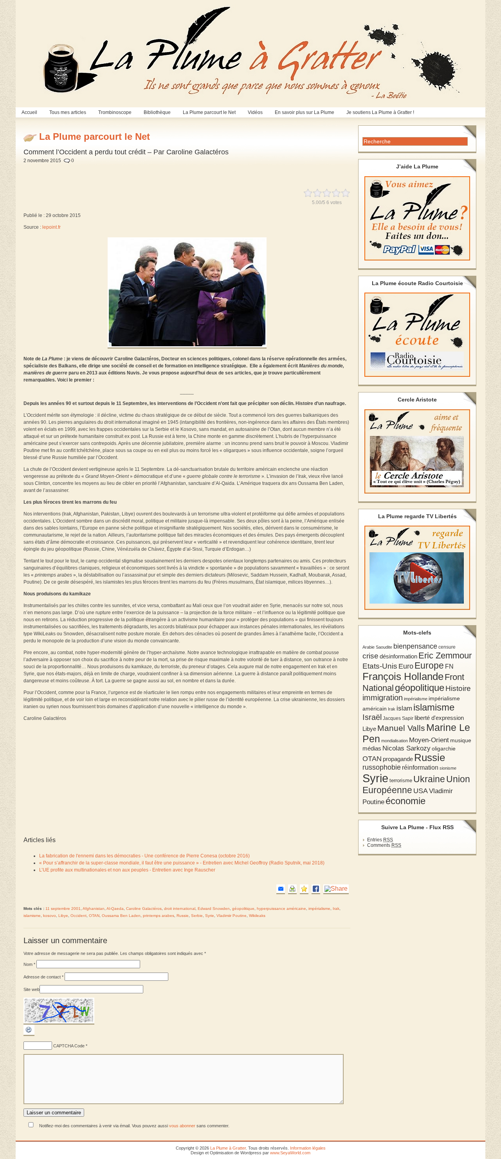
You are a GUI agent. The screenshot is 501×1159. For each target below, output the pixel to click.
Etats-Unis (379, 666)
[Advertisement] (212, 171)
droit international (179, 908)
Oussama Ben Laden (121, 915)
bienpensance (415, 646)
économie (405, 801)
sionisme (448, 768)
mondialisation (394, 740)
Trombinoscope (115, 112)
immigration (382, 697)
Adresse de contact (43, 977)
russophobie (381, 767)
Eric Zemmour (445, 655)
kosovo (49, 915)
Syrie (209, 915)
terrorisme (400, 780)
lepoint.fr (51, 227)
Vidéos (255, 112)
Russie (183, 915)
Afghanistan (94, 908)
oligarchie (444, 748)
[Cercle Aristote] (417, 451)
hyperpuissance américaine (281, 908)
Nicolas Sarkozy (406, 748)
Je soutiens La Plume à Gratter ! (380, 112)
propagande (398, 759)
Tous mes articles (67, 112)
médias (371, 748)
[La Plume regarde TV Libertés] (417, 568)
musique (460, 740)
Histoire (458, 688)
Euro (405, 666)
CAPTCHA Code (69, 1045)
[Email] (281, 889)
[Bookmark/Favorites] (304, 889)
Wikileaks (257, 915)
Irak (336, 908)
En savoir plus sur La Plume (304, 112)
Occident (78, 915)
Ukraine (429, 779)
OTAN (94, 915)
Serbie (197, 915)
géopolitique (243, 908)
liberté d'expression (439, 718)
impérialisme (319, 908)
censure (447, 647)
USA (420, 791)
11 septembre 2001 (63, 908)
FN (449, 666)
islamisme (32, 915)
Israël (372, 717)
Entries (380, 840)
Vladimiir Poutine (231, 915)
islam (404, 708)
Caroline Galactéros (144, 908)
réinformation (420, 767)
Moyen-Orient (429, 740)
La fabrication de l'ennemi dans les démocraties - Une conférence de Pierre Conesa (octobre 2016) (144, 856)
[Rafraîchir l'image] (28, 1034)
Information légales (308, 1148)
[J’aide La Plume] (417, 218)
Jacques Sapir (398, 718)
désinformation (398, 656)
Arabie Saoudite (377, 647)
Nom (29, 964)
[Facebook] (316, 889)
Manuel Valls (401, 727)
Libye (63, 915)
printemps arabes (158, 915)
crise (370, 655)
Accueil (29, 112)
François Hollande (402, 676)
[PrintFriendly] (292, 889)
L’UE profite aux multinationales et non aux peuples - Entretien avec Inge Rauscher (127, 870)
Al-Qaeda (115, 908)
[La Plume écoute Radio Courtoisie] (417, 335)
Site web (31, 989)
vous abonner (182, 1125)
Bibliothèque (157, 112)
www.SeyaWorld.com (290, 1152)
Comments (384, 845)
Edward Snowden (214, 908)
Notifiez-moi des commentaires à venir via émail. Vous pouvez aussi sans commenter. (133, 1125)
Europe (429, 666)
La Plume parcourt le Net (209, 112)
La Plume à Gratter (228, 1148)
